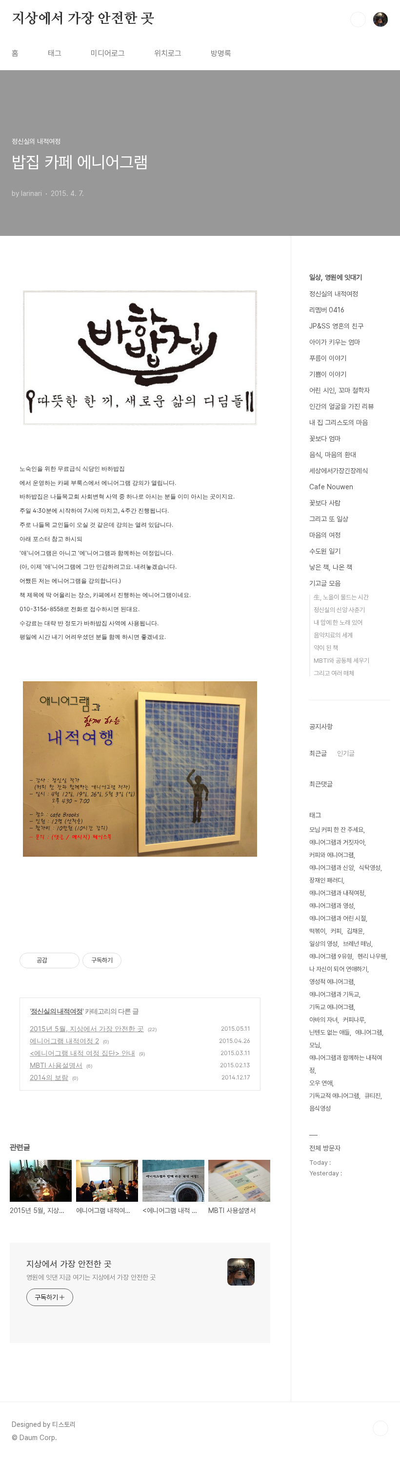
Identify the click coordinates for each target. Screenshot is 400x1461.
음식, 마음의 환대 (332, 455)
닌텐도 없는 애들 (329, 1032)
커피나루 (353, 1019)
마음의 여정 (324, 535)
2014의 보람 (49, 1077)
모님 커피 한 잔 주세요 (336, 829)
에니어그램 (368, 1032)
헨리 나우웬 (372, 956)
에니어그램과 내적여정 (336, 893)
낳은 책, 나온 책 (330, 567)
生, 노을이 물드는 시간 (341, 597)
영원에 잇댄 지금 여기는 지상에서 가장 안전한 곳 (91, 1277)
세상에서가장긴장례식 (338, 471)
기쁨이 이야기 (327, 374)
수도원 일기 (324, 551)
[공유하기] (56, 960)
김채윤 (355, 931)
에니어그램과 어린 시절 (337, 918)
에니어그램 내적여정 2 (64, 1041)
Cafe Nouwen (331, 487)
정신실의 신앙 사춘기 (339, 610)
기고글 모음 (324, 583)
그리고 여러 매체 (334, 673)
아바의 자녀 (323, 1019)
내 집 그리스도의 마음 (338, 422)
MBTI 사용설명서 (56, 1065)
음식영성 (320, 1108)
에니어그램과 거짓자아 (336, 842)
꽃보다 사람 (324, 503)
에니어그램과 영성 (331, 905)
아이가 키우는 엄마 (334, 342)
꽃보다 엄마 (324, 438)
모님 (314, 1045)
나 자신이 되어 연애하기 (338, 969)
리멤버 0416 (326, 310)
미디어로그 (108, 53)
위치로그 (167, 53)
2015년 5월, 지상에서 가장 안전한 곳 (87, 1028)
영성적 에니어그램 (331, 981)
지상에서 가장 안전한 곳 (83, 19)
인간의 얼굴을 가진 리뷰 (341, 406)
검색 (358, 19)
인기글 (346, 753)
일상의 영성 (323, 943)
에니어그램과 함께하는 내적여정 (345, 1064)
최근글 (318, 753)
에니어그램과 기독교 (334, 994)
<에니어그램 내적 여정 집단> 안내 (82, 1053)
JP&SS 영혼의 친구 (336, 326)
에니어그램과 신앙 (331, 867)
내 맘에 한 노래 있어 (338, 622)
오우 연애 (320, 1083)
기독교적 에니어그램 (334, 1095)
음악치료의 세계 (333, 635)
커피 (336, 931)
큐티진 (372, 1095)
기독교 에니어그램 (331, 1007)
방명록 (221, 53)
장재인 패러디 (326, 880)
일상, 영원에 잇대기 (335, 277)
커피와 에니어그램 (331, 855)
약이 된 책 (326, 648)
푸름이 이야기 (327, 358)
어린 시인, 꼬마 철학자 (339, 390)
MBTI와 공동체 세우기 (341, 660)
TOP (380, 1428)
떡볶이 (317, 931)
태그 (54, 53)
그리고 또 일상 (328, 519)
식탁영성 (369, 867)
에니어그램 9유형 (330, 956)
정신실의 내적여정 (56, 1011)
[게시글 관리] (68, 960)
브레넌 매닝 (357, 943)
